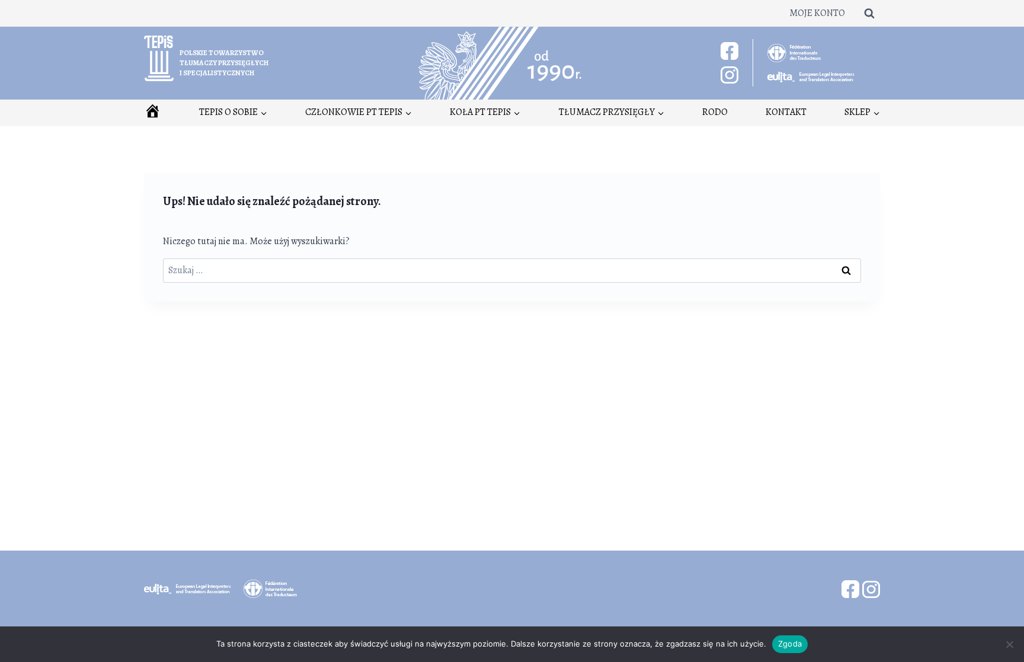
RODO (715, 112)
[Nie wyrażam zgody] (1009, 644)
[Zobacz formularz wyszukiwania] (869, 13)
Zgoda (790, 643)
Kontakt (786, 112)
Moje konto (817, 13)
